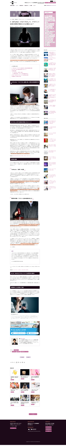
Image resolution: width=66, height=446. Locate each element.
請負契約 (51, 40)
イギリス (54, 20)
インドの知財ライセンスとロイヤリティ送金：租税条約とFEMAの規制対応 (52, 140)
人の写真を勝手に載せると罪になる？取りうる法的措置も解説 (52, 187)
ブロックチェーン (46, 26)
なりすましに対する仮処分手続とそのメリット (19, 69)
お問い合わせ (46, 2)
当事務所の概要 (12, 5)
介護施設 (52, 28)
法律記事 (45, 5)
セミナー (34, 5)
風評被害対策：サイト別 (24, 351)
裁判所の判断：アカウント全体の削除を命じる (21, 73)
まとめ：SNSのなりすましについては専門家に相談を (20, 75)
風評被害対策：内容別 (47, 43)
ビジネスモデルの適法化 (51, 25)
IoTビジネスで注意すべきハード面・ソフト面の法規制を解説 (52, 158)
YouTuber (46, 20)
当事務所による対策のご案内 (16, 76)
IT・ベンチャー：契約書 (47, 17)
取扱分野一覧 (26, 5)
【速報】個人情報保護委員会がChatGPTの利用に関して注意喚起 (52, 164)
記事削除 (46, 40)
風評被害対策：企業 (53, 42)
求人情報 (31, 5)
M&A (53, 17)
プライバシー (51, 26)
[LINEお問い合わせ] (50, 2)
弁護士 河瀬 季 (23, 338)
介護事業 (49, 28)
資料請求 (54, 2)
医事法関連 (53, 31)
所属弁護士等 (21, 5)
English (54, 1)
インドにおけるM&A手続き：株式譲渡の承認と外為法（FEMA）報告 (52, 175)
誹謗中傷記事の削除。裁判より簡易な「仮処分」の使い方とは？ (22, 155)
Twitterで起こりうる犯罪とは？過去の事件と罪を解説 (20, 269)
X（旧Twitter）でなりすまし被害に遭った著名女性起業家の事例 (22, 68)
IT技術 (51, 17)
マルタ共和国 (46, 28)
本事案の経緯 (14, 70)
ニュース (17, 5)
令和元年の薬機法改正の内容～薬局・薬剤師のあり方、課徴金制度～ (52, 122)
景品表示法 (53, 34)
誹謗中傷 (18, 351)
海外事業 (49, 37)
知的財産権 (52, 37)
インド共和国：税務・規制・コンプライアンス (49, 23)
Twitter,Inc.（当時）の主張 (18, 72)
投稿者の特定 (46, 34)
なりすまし (14, 351)
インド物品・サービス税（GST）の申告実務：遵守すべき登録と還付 (52, 181)
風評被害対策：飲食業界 (47, 45)
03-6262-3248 (49, 423)
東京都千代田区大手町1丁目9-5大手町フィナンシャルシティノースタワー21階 (15, 425)
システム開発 (46, 25)
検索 (54, 12)
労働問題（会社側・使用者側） (48, 31)
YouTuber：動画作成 (50, 20)
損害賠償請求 (50, 34)
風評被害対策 (22, 26)
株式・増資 (46, 37)
